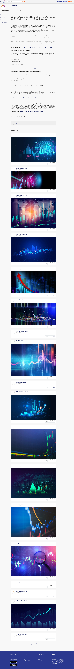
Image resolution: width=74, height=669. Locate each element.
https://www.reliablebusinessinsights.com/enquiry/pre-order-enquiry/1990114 (25, 97)
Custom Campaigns (27, 655)
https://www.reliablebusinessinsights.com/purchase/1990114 (31, 111)
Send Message (4, 22)
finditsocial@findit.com (43, 661)
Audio (3, 19)
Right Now (14, 5)
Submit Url (26, 659)
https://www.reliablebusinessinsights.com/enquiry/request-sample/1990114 (38, 47)
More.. (54, 263)
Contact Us (41, 654)
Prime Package (27, 658)
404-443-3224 (41, 660)
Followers (3, 20)
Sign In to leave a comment (19, 123)
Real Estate (12, 658)
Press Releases (27, 660)
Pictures (3, 17)
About (3, 14)
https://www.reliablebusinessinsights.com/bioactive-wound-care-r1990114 (24, 68)
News (11, 657)
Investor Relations (13, 659)
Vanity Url (25, 657)
